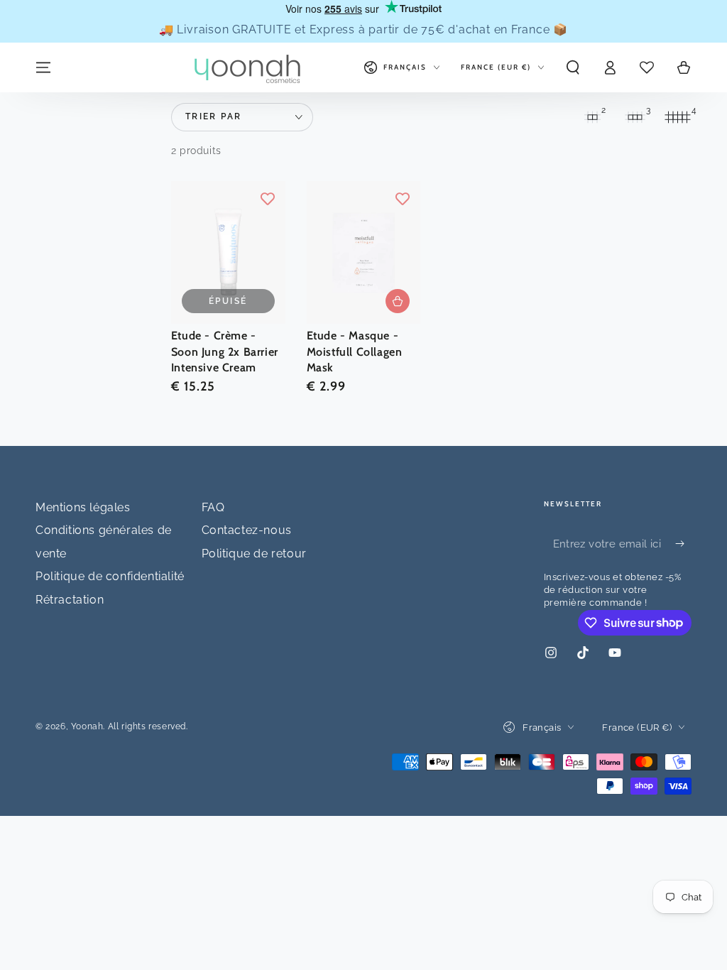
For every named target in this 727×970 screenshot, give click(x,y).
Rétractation (69, 599)
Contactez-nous (247, 530)
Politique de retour (254, 553)
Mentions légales (83, 507)
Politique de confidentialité (110, 576)
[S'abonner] (683, 544)
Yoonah (87, 726)
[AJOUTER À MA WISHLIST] (267, 199)
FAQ (213, 507)
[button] (572, 67)
